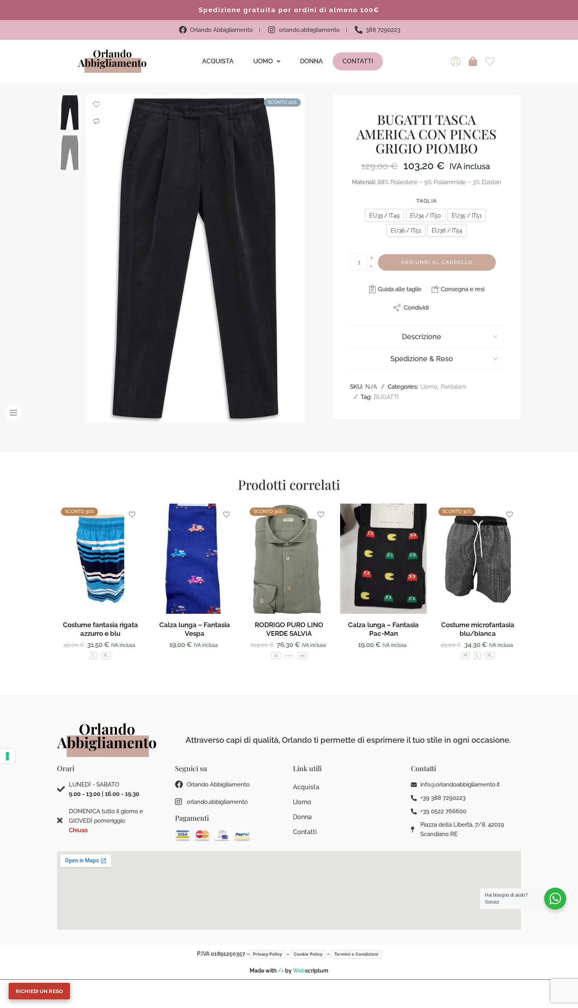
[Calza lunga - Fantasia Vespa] (194, 559)
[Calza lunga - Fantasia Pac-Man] (383, 559)
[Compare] (96, 121)
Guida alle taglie (399, 289)
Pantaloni (453, 386)
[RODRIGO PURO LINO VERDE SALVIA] (289, 559)
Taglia (426, 201)
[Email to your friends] (457, 307)
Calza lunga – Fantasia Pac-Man (383, 629)
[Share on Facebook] (441, 307)
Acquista (218, 61)
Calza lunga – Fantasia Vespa (194, 629)
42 (289, 655)
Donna (311, 61)
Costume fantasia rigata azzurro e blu (100, 629)
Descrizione (421, 336)
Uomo (263, 61)
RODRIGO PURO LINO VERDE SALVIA (289, 629)
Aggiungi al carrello (437, 262)
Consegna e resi (461, 289)
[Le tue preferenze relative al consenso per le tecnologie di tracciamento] (7, 756)
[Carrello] (473, 61)
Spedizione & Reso (421, 358)
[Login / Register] (456, 61)
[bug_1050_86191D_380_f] (195, 258)
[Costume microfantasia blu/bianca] (477, 559)
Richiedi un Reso (39, 991)
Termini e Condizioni (356, 954)
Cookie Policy (308, 954)
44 (302, 655)
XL (106, 655)
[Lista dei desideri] (96, 104)
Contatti (357, 61)
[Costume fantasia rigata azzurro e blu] (100, 559)
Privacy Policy (267, 954)
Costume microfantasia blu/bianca (477, 629)
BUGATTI (386, 396)
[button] (266, 61)
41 (276, 655)
